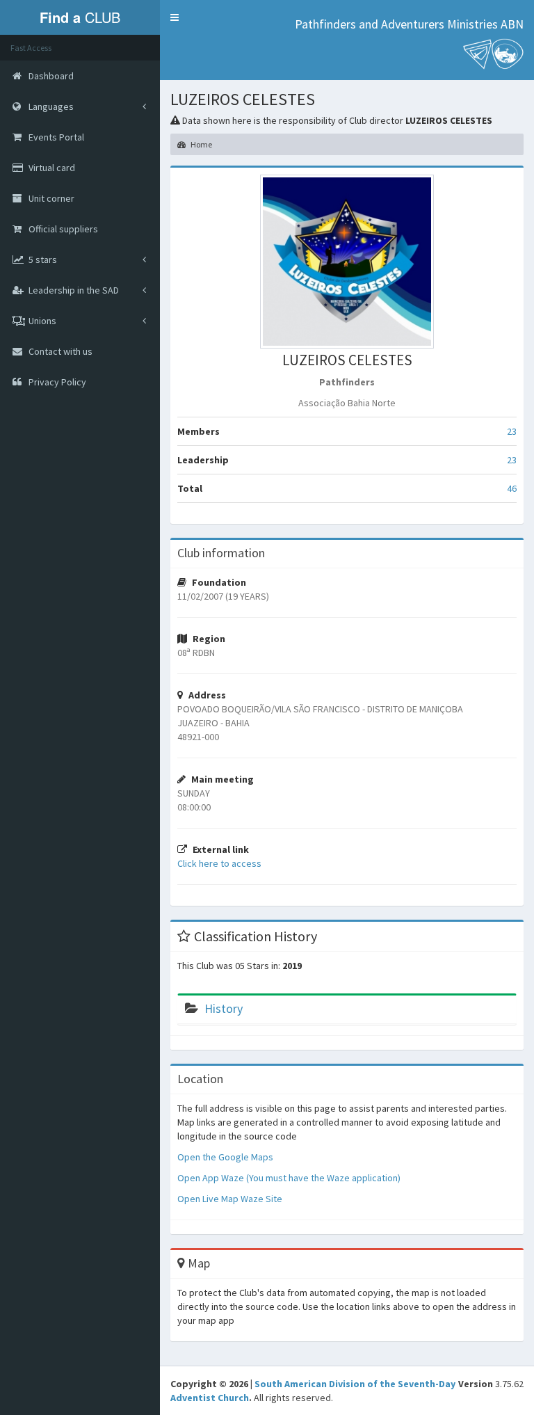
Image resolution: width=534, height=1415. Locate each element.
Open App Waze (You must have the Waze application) (288, 1178)
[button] (174, 17)
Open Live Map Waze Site (229, 1198)
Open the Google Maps (225, 1157)
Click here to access (219, 863)
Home (200, 144)
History (223, 1008)
